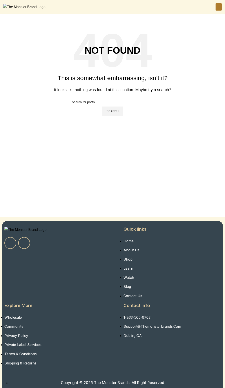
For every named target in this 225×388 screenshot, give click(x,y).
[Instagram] (24, 243)
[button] (219, 7)
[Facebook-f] (10, 243)
